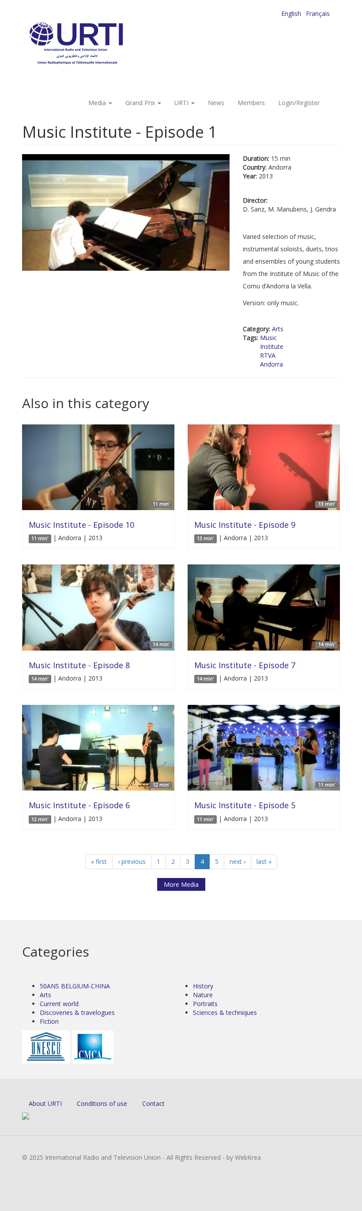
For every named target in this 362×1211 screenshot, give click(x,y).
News (216, 102)
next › (237, 861)
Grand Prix (141, 102)
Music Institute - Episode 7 (244, 665)
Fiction (49, 1021)
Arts (277, 329)
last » (264, 861)
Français (318, 13)
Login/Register (299, 102)
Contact (153, 1103)
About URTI (45, 1103)
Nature (203, 995)
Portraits (205, 1003)
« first (99, 861)
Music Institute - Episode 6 (79, 805)
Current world (59, 1003)
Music (268, 337)
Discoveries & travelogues (77, 1012)
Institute (271, 346)
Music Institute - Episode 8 (79, 665)
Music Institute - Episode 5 (244, 805)
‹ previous (132, 861)
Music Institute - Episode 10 (81, 524)
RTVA (267, 355)
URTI (182, 102)
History (203, 986)
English (291, 13)
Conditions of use (102, 1103)
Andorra (271, 364)
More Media (181, 884)
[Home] (93, 44)
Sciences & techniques (225, 1012)
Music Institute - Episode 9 (244, 524)
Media (98, 102)
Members (251, 102)
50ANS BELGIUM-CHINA (75, 986)
